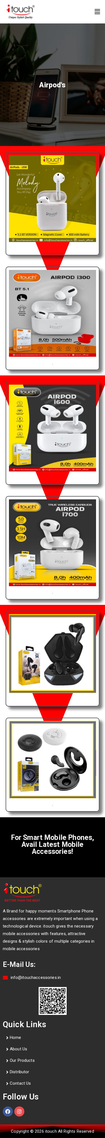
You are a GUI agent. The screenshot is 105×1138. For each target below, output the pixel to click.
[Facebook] (8, 1111)
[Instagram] (19, 1111)
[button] (97, 11)
